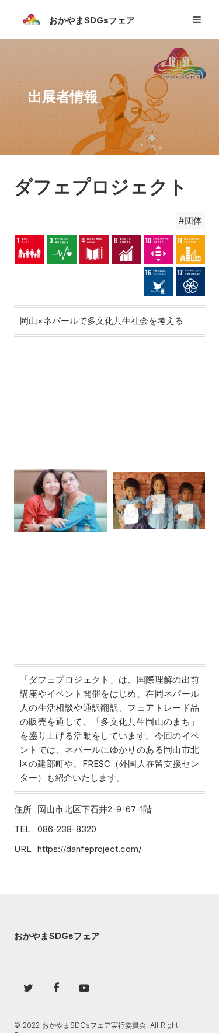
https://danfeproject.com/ (89, 848)
